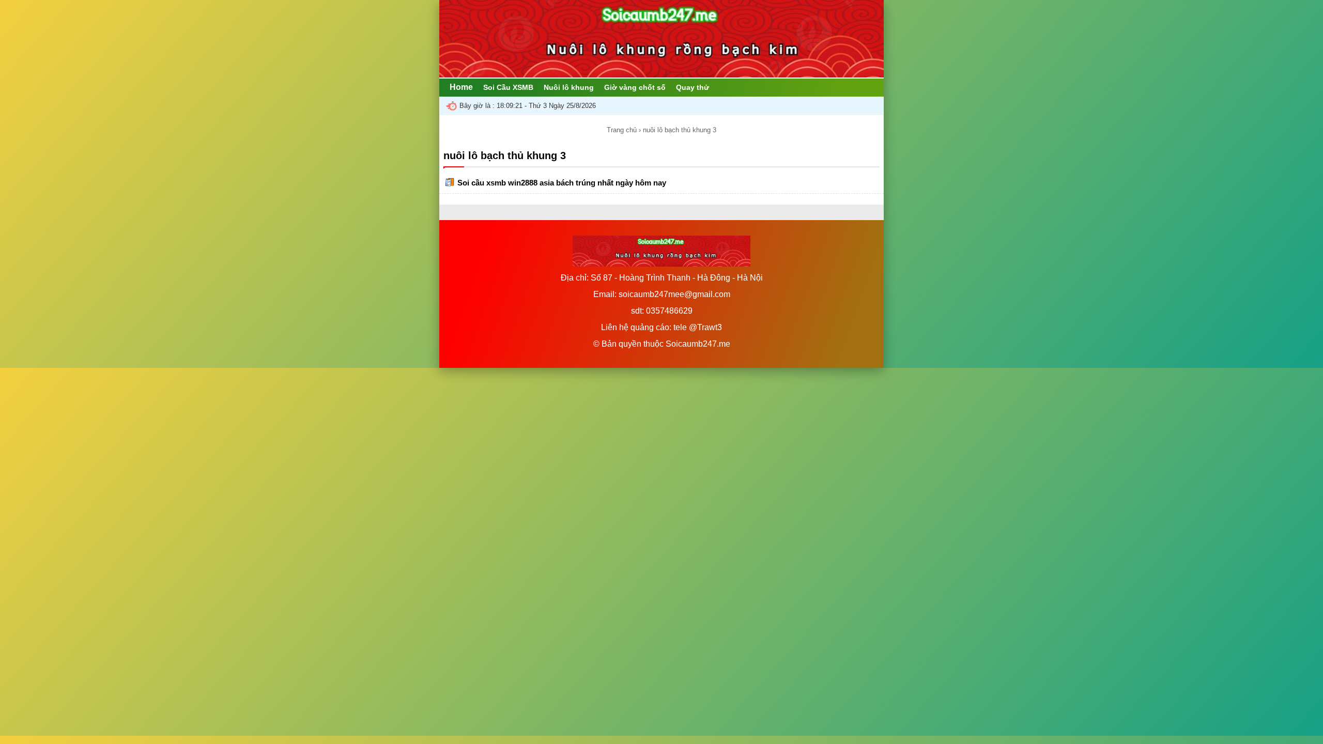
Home (461, 87)
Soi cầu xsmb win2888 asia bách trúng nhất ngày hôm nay (561, 182)
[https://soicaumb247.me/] (661, 74)
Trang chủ (622, 130)
